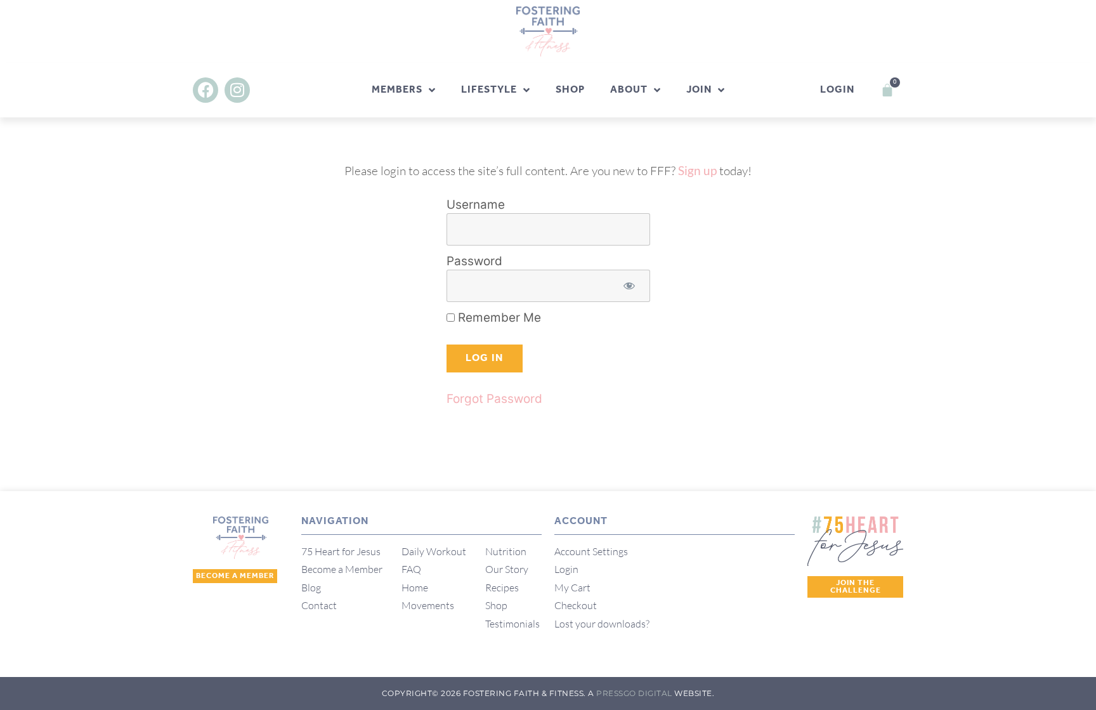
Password (474, 261)
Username (476, 204)
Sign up (697, 170)
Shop (570, 90)
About (629, 90)
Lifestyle (489, 90)
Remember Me (498, 318)
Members (397, 90)
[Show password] (629, 286)
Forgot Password (494, 398)
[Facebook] (205, 90)
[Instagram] (237, 90)
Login (837, 90)
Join (699, 90)
